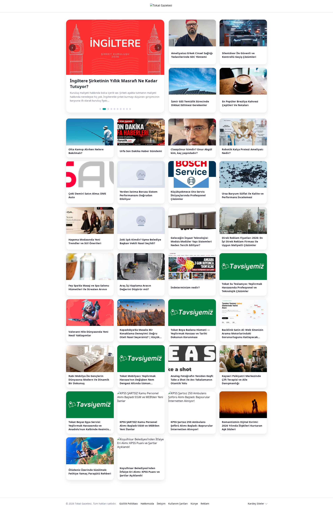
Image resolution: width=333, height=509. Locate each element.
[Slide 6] (117, 109)
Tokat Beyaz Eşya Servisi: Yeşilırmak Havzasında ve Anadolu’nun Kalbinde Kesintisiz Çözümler (90, 425)
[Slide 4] (111, 109)
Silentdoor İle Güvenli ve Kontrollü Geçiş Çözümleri (239, 54)
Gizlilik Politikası (128, 503)
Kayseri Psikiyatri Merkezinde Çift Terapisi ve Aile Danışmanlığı (241, 379)
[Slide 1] (100, 109)
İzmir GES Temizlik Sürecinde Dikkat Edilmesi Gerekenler (190, 103)
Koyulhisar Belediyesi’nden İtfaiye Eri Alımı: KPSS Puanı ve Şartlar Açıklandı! (140, 471)
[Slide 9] (127, 109)
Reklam (205, 503)
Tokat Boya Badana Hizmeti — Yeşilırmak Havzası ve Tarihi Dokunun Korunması (190, 333)
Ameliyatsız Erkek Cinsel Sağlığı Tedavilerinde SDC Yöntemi (192, 54)
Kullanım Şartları (178, 503)
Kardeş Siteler (256, 503)
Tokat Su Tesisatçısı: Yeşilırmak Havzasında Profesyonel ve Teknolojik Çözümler (242, 287)
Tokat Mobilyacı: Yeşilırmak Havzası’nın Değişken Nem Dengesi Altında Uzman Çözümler (138, 379)
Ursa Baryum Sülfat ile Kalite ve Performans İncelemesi (243, 195)
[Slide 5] (114, 109)
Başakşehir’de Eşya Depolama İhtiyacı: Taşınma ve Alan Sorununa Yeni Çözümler (113, 83)
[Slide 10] (130, 109)
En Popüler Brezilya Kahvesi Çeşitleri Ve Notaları (240, 103)
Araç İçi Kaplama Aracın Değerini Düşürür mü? (135, 287)
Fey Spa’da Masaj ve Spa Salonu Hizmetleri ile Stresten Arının (89, 287)
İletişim (161, 503)
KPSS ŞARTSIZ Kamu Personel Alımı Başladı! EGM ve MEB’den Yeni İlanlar (139, 425)
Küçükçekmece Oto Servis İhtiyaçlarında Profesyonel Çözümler (188, 195)
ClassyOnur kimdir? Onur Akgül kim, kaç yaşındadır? (191, 151)
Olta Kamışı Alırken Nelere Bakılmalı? (86, 151)
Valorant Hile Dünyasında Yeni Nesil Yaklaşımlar (88, 333)
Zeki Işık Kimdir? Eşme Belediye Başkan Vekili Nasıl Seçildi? (140, 241)
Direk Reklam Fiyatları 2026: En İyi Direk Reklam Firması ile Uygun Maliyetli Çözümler (242, 241)
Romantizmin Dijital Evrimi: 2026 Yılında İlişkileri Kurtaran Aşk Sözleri (242, 425)
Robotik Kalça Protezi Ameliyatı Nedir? (242, 151)
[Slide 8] (124, 109)
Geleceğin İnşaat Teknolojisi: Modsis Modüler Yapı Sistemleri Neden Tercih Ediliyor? (191, 241)
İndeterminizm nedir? (185, 287)
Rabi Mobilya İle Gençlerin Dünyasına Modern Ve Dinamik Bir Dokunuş (89, 379)
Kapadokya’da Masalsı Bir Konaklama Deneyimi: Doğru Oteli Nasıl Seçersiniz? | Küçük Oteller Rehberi (139, 333)
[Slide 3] (107, 109)
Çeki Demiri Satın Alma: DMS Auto (87, 195)
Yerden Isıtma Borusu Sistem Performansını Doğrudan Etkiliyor (138, 195)
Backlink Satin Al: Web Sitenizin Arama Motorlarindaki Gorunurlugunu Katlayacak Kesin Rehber (242, 333)
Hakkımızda (147, 503)
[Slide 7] (121, 109)
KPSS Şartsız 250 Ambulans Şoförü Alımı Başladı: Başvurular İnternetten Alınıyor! (192, 425)
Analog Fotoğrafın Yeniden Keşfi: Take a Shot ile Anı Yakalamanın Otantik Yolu (192, 379)
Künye (194, 503)
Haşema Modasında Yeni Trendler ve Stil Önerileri (85, 241)
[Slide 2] (103, 109)
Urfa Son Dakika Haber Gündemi (141, 151)
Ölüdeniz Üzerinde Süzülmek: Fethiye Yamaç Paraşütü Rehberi (90, 471)
